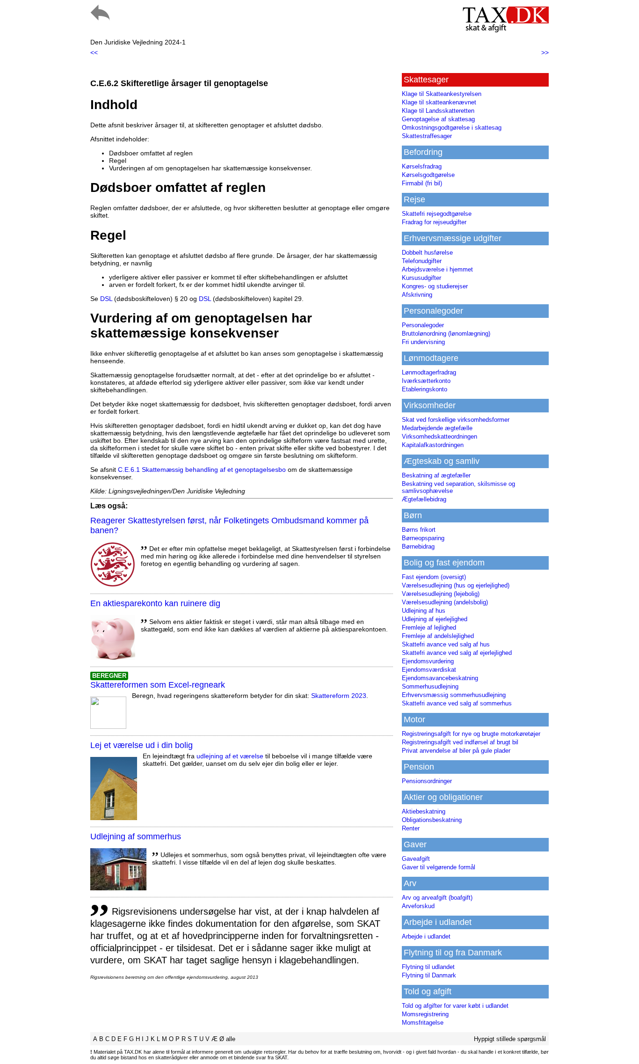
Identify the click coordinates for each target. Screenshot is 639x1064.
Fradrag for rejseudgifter (434, 222)
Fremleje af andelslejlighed (438, 635)
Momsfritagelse (422, 1022)
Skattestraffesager (427, 135)
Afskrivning (417, 294)
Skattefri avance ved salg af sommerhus (457, 703)
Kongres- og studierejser (435, 286)
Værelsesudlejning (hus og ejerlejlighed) (455, 585)
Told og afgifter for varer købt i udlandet (455, 1005)
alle (230, 1038)
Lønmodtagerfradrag (429, 372)
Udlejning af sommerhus (135, 836)
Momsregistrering (425, 1014)
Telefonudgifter (422, 260)
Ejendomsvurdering (428, 661)
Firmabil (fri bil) (422, 183)
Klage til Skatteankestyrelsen (441, 93)
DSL (106, 298)
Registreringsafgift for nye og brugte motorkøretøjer (471, 733)
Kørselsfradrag (422, 166)
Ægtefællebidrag (424, 499)
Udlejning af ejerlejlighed (434, 619)
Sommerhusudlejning (430, 686)
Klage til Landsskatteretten (438, 110)
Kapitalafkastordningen (433, 444)
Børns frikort (419, 529)
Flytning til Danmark (429, 975)
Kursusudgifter (421, 277)
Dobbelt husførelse (427, 252)
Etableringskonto (424, 389)
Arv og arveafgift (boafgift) (437, 897)
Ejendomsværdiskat (429, 669)
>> (545, 52)
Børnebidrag (418, 546)
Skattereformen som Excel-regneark (157, 685)
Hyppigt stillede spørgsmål (510, 1038)
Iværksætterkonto (426, 380)
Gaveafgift (416, 858)
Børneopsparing (423, 538)
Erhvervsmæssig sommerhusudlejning (454, 694)
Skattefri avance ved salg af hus (446, 644)
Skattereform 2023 (338, 695)
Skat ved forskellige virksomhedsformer (455, 419)
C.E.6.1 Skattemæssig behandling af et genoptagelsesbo (202, 469)
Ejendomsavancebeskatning (440, 678)
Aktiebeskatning (423, 811)
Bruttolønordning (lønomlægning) (446, 333)
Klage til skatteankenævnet (439, 102)
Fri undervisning (423, 341)
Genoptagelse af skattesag (438, 119)
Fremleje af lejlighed (429, 627)
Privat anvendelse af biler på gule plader (456, 750)
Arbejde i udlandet (426, 936)
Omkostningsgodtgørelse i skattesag (451, 127)
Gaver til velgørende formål (438, 867)
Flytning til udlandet (428, 966)
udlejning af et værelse (229, 756)
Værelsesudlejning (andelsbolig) (445, 602)
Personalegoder (423, 325)
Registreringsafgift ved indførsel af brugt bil (460, 742)
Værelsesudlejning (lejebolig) (440, 593)
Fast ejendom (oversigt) (434, 576)
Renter (411, 828)
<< (94, 52)
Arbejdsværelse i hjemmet (437, 269)
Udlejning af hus (423, 610)
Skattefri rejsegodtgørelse (437, 213)
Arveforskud (418, 906)
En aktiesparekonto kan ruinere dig (155, 603)
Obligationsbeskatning (432, 819)
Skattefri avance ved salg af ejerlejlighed (457, 652)
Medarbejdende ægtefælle (437, 428)
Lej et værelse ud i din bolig (141, 745)
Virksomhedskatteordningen (439, 436)
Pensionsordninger (427, 781)
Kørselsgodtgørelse (428, 174)
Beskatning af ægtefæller (436, 475)
